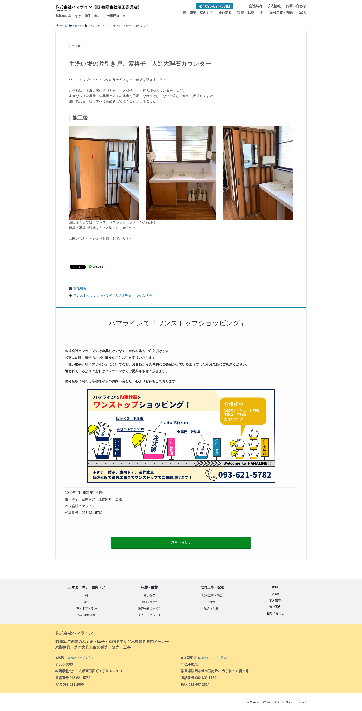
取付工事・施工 (212, 595)
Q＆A (275, 593)
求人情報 (274, 6)
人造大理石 (123, 295)
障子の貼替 (149, 602)
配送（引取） (212, 608)
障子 (87, 602)
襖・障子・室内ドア (198, 12)
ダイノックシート (149, 615)
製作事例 (80, 289)
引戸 (136, 295)
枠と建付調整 (87, 615)
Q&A (302, 12)
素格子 (147, 295)
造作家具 (225, 12)
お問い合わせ (296, 6)
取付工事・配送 (212, 587)
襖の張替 (149, 595)
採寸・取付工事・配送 (276, 12)
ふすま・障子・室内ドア (86, 587)
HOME (275, 587)
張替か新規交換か (149, 608)
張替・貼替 (245, 12)
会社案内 (255, 6)
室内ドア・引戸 (86, 608)
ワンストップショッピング (93, 295)
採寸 (212, 602)
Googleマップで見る (80, 657)
